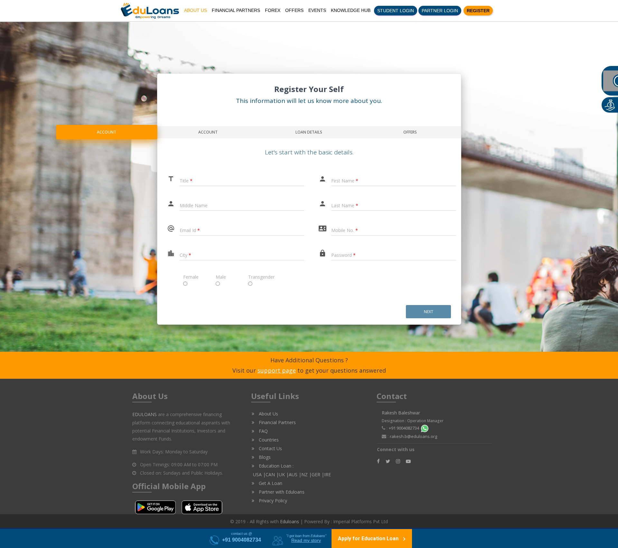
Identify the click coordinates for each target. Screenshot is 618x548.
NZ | (306, 474)
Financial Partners (236, 10)
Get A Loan (270, 483)
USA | (259, 474)
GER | (318, 474)
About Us (195, 10)
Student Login (395, 10)
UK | (284, 474)
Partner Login (440, 10)
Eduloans (289, 521)
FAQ (263, 431)
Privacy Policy (272, 500)
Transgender (251, 277)
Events (317, 10)
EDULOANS (144, 414)
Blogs (264, 457)
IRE (327, 474)
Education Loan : (276, 466)
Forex (272, 10)
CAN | (272, 474)
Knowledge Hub (350, 10)
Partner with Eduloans (281, 492)
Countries (268, 440)
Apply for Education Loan (369, 538)
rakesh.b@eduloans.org (413, 436)
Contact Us (270, 448)
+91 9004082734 (405, 428)
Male (219, 277)
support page (277, 370)
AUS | (295, 474)
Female (186, 277)
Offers (294, 10)
